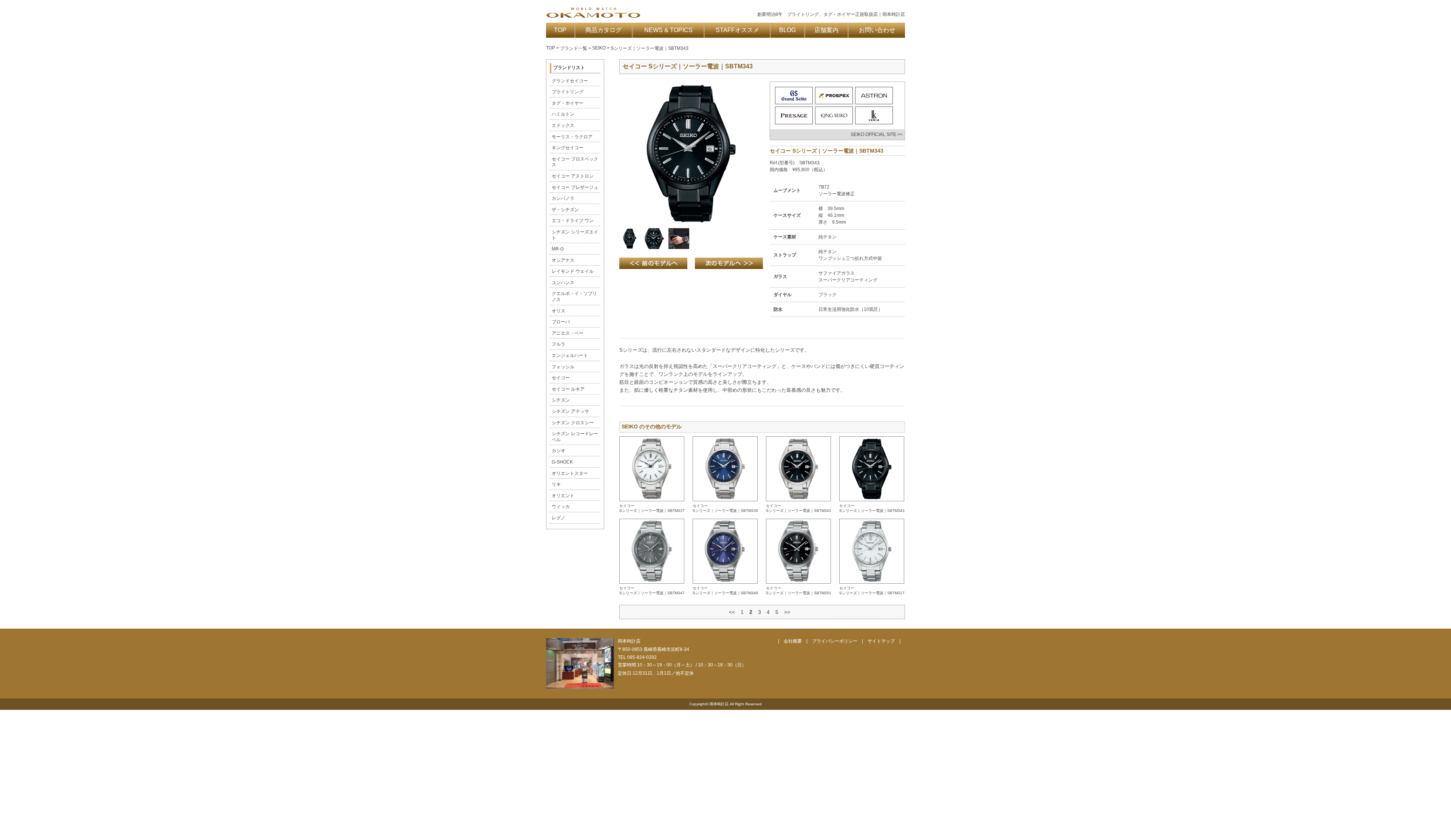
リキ (556, 484)
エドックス (563, 125)
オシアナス (563, 260)
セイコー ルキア (568, 389)
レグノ (558, 518)
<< (732, 612)
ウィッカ (561, 506)
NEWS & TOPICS (668, 30)
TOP (560, 30)
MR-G (558, 249)
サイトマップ (881, 641)
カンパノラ (563, 198)
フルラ (558, 344)
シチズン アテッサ (570, 411)
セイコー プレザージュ (575, 187)
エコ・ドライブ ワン (573, 220)
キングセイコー (567, 147)
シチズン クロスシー (573, 422)
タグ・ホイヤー (567, 103)
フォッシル (563, 366)
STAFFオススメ (737, 30)
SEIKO (599, 48)
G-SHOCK (562, 462)
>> (787, 612)
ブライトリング (567, 91)
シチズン (561, 400)
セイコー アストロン (573, 176)
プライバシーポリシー (834, 641)
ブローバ (561, 322)
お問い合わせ (877, 30)
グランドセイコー (570, 80)
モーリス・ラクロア (572, 136)
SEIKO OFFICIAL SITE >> (877, 134)
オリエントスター (570, 473)
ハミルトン (563, 114)
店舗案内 (826, 30)
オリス (558, 311)
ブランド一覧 (573, 48)
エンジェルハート (570, 355)
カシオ (558, 450)
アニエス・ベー (567, 333)
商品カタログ (603, 30)
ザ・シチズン (565, 209)
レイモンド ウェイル (573, 271)
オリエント (563, 495)
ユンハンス (563, 282)
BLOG (787, 30)
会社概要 (793, 641)
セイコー (561, 377)
